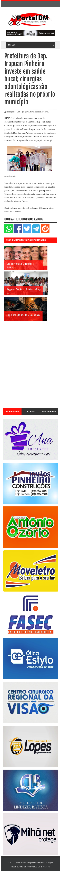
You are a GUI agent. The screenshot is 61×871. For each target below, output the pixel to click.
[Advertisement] (30, 367)
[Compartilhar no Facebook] (18, 232)
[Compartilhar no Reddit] (45, 232)
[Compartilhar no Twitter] (27, 232)
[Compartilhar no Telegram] (36, 232)
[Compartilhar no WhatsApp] (8, 232)
